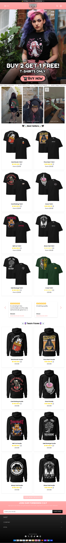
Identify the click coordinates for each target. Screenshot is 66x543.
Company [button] (6, 522)
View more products (33, 497)
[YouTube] (37, 536)
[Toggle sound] (19, 89)
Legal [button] (5, 527)
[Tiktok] (34, 536)
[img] (20, 303)
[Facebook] (25, 536)
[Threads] (40, 536)
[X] (28, 536)
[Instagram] (31, 536)
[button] (6, 6)
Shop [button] (5, 517)
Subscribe (57, 512)
